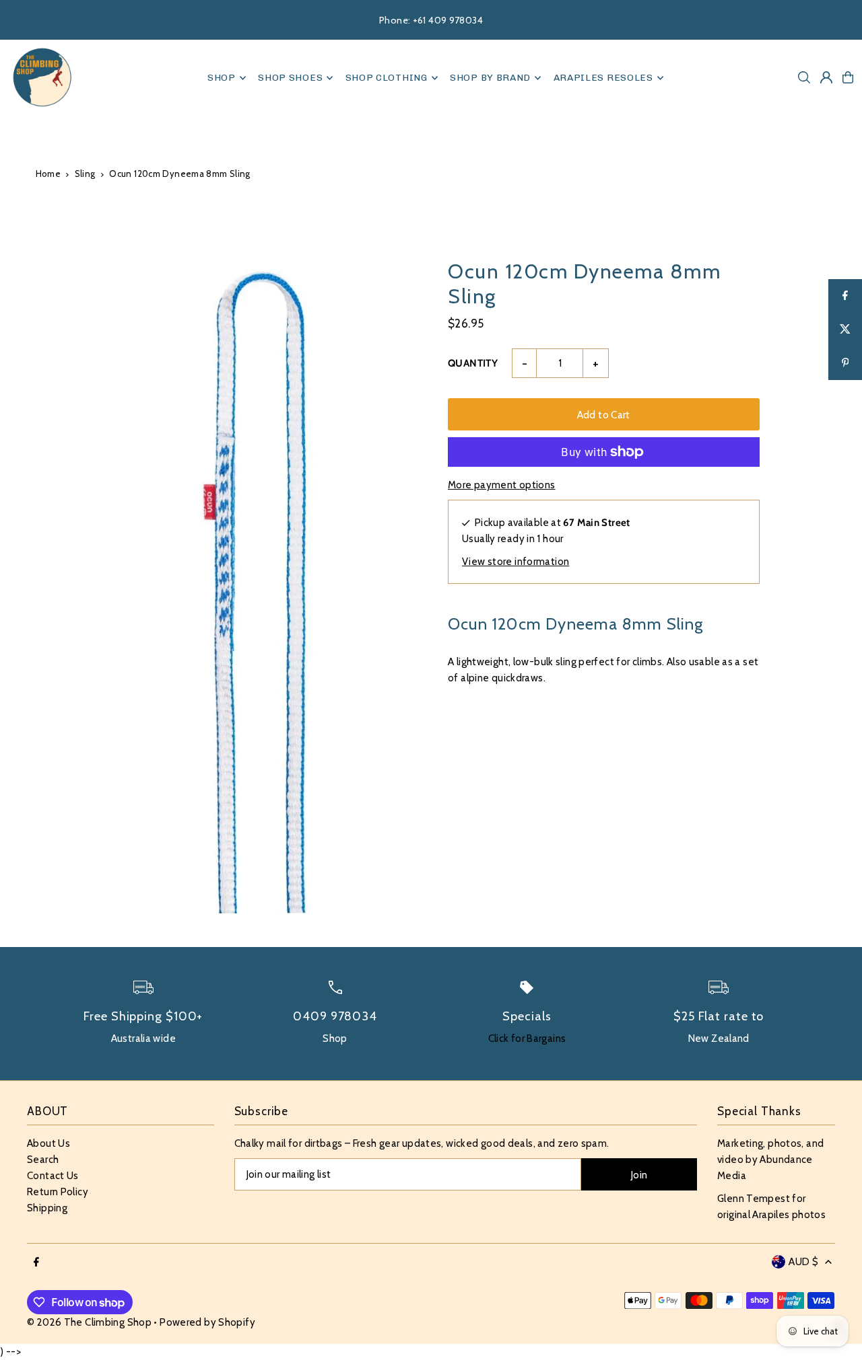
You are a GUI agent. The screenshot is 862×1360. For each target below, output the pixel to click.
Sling (85, 173)
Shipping (47, 1208)
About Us (48, 1143)
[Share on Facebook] (845, 296)
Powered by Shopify (207, 1322)
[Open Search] (804, 77)
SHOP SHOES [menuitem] (290, 77)
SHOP (221, 77)
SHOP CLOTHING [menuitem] (386, 77)
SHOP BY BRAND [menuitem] (490, 77)
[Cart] (847, 77)
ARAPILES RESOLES (603, 77)
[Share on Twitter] (845, 329)
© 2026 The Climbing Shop (89, 1322)
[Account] (826, 77)
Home (48, 173)
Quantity (473, 363)
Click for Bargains (527, 1038)
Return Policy (57, 1192)
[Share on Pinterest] (845, 363)
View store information (515, 562)
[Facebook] (36, 1263)
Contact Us (53, 1176)
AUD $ (803, 1262)
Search (43, 1160)
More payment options (502, 485)
